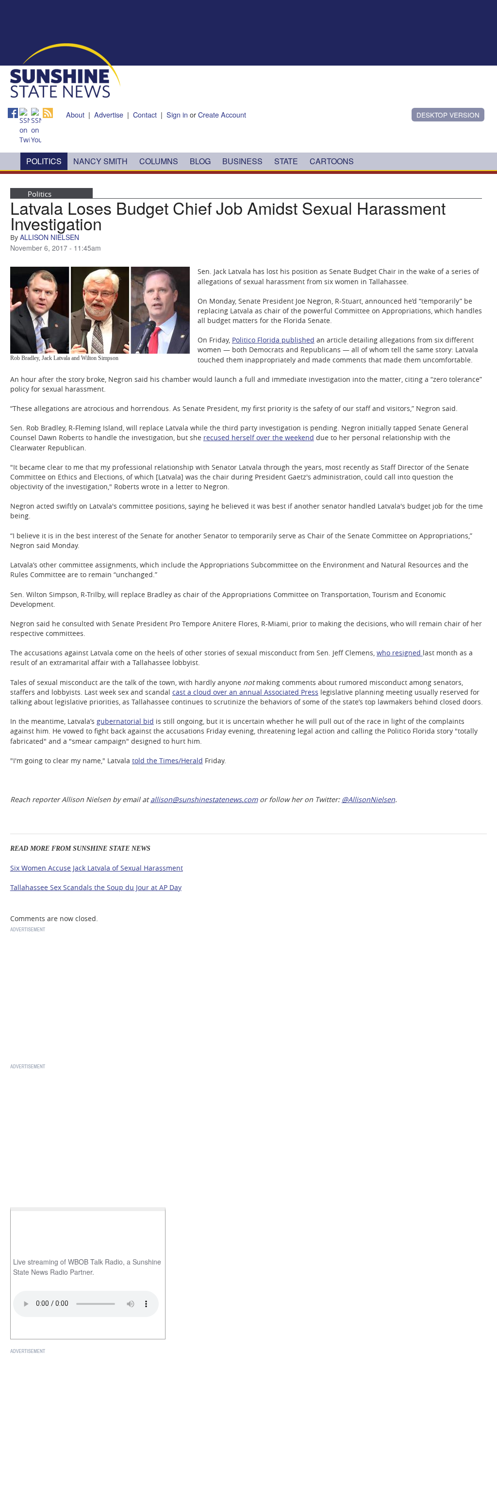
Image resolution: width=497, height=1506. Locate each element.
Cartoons (332, 161)
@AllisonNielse (366, 799)
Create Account (222, 114)
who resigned (400, 652)
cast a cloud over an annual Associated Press (245, 692)
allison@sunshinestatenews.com (204, 799)
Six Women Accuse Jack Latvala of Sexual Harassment (96, 868)
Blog (200, 161)
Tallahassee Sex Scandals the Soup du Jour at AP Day (96, 887)
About (75, 114)
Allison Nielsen (49, 237)
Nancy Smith (100, 161)
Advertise (108, 114)
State (286, 161)
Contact (145, 114)
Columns (158, 161)
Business (242, 161)
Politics (44, 161)
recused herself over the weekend (258, 437)
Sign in (177, 114)
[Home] (65, 69)
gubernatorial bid (125, 721)
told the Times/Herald (167, 760)
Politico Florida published (273, 339)
